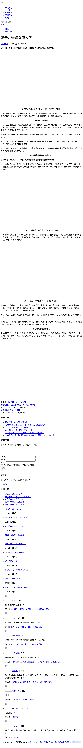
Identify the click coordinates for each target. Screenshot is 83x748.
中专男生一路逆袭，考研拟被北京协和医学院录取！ (31, 609)
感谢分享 (15, 691)
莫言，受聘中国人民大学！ (15, 504)
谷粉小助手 (16, 708)
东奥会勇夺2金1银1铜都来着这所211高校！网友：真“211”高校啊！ (30, 435)
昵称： (4, 457)
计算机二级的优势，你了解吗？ (17, 427)
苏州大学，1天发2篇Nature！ (16, 552)
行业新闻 (4, 44)
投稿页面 (14, 717)
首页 (7, 29)
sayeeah (15, 726)
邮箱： (4, 460)
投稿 (2, 24)
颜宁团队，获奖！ (12, 561)
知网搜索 (8, 13)
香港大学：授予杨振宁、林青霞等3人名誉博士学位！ (25, 425)
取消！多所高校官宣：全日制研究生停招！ (27, 627)
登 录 (3, 484)
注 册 (7, 484)
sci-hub (7, 10)
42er (14, 600)
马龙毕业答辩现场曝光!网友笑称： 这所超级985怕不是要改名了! (35, 662)
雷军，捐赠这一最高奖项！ (15, 502)
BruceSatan (16, 636)
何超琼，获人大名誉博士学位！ (17, 570)
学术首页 (8, 8)
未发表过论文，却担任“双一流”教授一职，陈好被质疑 (31, 682)
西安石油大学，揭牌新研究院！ (17, 422)
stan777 (15, 618)
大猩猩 (15, 671)
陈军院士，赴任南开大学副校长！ (18, 587)
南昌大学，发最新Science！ (15, 499)
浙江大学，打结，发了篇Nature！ (18, 497)
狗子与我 (15, 653)
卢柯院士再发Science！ (14, 579)
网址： (3, 462)
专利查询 (8, 15)
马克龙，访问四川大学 (13, 494)
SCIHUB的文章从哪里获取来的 (23, 700)
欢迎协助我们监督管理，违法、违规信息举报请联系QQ (51, 742)
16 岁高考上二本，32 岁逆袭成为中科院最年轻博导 (24, 433)
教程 (7, 18)
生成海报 (22, 402)
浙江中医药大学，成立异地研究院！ (19, 430)
